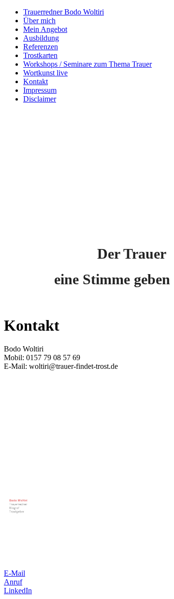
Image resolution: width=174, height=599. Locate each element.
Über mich (39, 20)
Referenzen (40, 47)
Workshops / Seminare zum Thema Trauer (87, 64)
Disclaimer (39, 99)
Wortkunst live (45, 73)
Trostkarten (40, 55)
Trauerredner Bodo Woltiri (63, 12)
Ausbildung (41, 38)
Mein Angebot (45, 29)
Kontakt (35, 81)
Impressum (40, 90)
